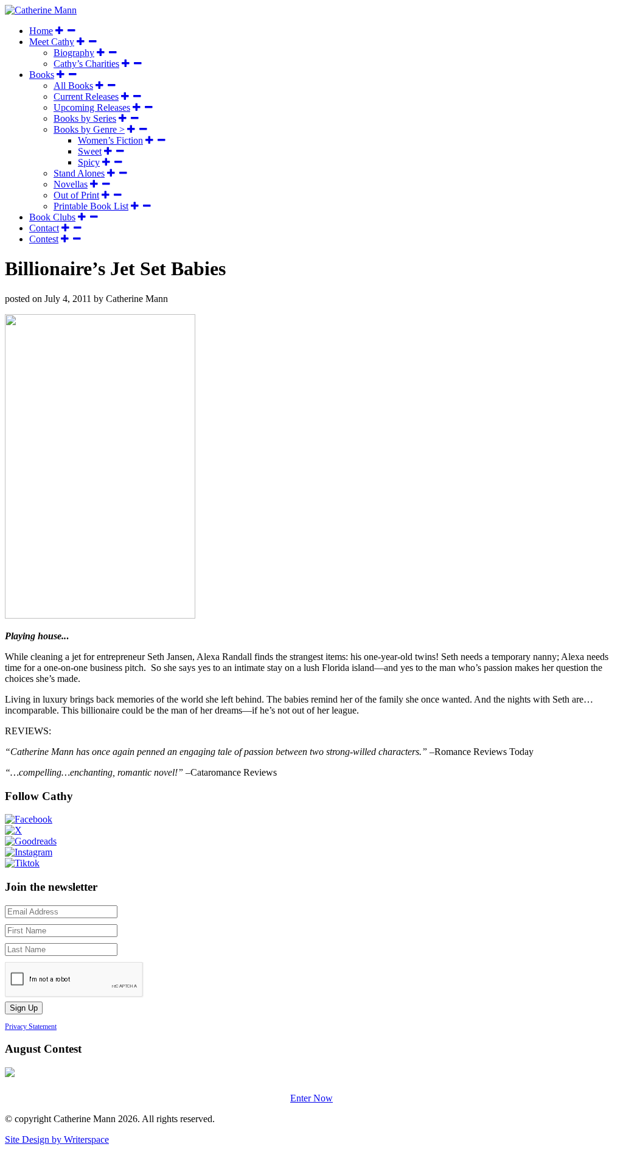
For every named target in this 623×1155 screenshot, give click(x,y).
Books (41, 74)
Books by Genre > (89, 129)
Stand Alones (79, 173)
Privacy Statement (31, 1026)
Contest (43, 239)
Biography (74, 52)
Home (41, 31)
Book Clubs (52, 217)
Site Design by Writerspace (57, 1139)
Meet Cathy (51, 42)
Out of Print (76, 195)
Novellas (71, 184)
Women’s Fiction (110, 140)
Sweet (90, 151)
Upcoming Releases (92, 107)
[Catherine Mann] (41, 10)
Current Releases (86, 96)
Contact (44, 228)
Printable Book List (91, 206)
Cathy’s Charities (86, 63)
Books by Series (85, 118)
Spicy (89, 162)
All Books (73, 85)
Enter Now (311, 1098)
